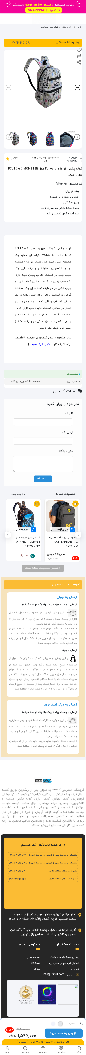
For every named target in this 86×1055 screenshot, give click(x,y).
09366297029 (17, 879)
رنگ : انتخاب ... (75, 1023)
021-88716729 (17, 855)
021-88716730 (18, 863)
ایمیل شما (67, 432)
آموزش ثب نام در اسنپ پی (64, 963)
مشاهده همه (18, 494)
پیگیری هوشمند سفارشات (64, 957)
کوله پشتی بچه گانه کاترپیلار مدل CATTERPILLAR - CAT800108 (63, 542)
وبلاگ (37, 969)
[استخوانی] (60, 1023)
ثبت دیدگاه (43, 479)
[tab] (79, 1050)
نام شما (68, 413)
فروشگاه (35, 963)
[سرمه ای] (53, 1023)
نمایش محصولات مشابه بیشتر (42, 568)
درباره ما (75, 969)
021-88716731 (17, 871)
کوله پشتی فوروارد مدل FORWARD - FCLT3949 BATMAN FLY (27, 542)
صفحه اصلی (33, 957)
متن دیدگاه (66, 451)
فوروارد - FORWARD (72, 159)
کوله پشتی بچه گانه (39, 159)
